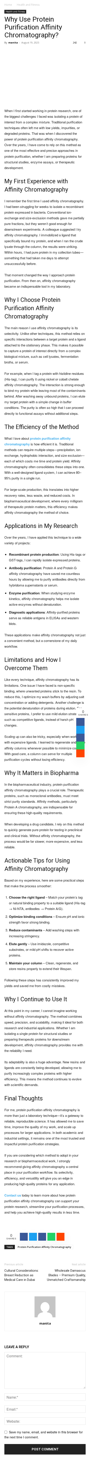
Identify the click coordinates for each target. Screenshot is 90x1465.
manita (13, 42)
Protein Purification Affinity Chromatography (44, 1247)
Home (8, 5)
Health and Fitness (28, 5)
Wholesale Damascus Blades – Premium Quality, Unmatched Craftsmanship (66, 1275)
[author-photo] (45, 1317)
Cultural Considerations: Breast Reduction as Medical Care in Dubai (21, 1275)
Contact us (12, 1195)
